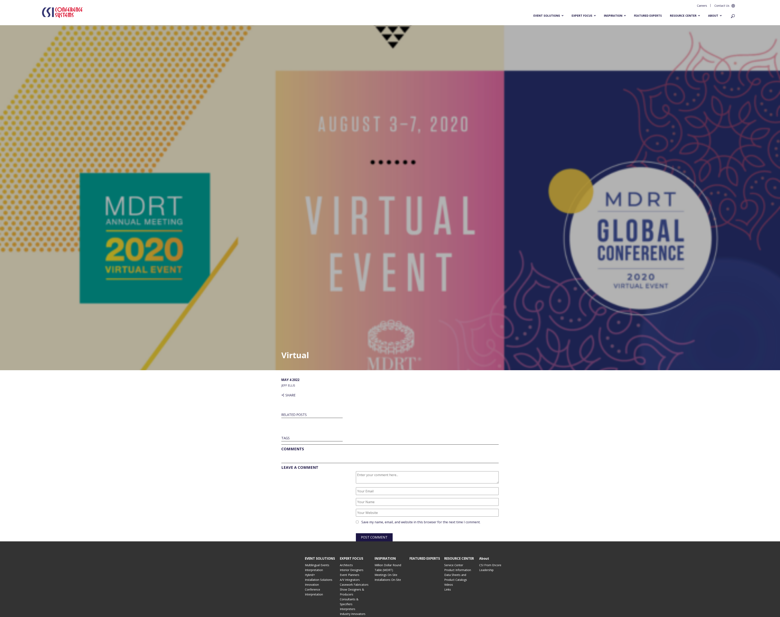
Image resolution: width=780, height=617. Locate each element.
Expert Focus (582, 15)
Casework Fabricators (354, 585)
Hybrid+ (310, 575)
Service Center (453, 565)
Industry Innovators (352, 614)
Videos (448, 585)
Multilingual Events (317, 565)
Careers (702, 6)
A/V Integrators (350, 580)
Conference (312, 589)
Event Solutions (546, 15)
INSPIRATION (385, 558)
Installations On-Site (388, 580)
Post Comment (374, 537)
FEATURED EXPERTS (425, 558)
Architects (346, 565)
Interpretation (314, 570)
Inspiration (613, 15)
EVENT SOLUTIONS (320, 558)
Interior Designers (351, 570)
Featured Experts (648, 15)
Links (447, 589)
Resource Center (683, 15)
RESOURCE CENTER (459, 558)
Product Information (457, 570)
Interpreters (347, 609)
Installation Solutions (318, 580)
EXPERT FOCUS (351, 558)
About (713, 15)
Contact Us (721, 6)
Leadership (486, 570)
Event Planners (349, 575)
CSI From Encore (490, 565)
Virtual (295, 355)
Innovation (312, 585)
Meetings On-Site (386, 575)
